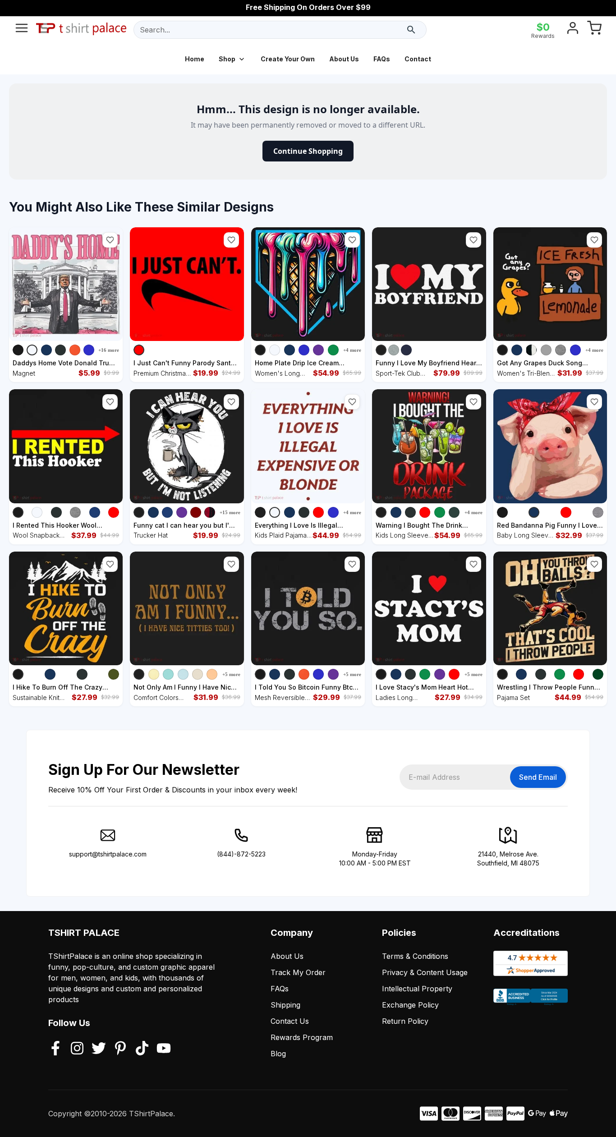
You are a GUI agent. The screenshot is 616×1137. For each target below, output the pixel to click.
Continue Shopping (308, 151)
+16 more (108, 350)
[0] (594, 29)
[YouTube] (163, 1049)
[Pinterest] (120, 1049)
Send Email (538, 777)
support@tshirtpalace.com (108, 854)
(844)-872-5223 (241, 854)
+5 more (231, 674)
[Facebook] (55, 1049)
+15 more (230, 512)
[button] (110, 240)
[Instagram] (77, 1049)
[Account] (573, 29)
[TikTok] (142, 1049)
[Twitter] (99, 1049)
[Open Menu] (21, 29)
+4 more (352, 350)
